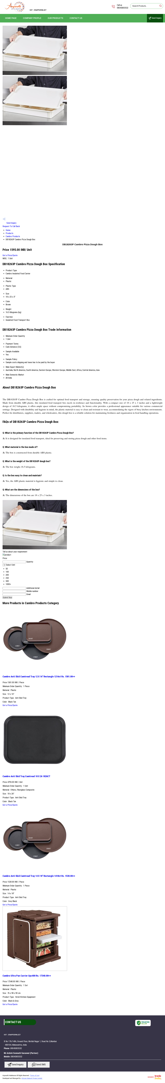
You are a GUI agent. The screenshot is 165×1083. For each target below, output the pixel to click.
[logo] (15, 12)
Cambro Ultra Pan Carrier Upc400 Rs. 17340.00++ (27, 975)
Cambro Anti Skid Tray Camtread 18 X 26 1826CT (26, 776)
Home (8, 230)
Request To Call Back (11, 226)
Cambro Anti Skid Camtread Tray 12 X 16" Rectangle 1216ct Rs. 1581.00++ (39, 676)
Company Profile (32, 18)
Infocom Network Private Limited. (31, 1078)
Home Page (10, 18)
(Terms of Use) (34, 1075)
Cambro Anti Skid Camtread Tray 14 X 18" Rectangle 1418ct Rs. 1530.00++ (39, 876)
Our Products (55, 18)
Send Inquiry (156, 18)
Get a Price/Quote (10, 255)
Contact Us (76, 18)
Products (9, 233)
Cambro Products (13, 236)
